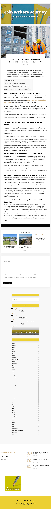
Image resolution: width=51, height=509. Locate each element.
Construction (14, 357)
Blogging (13, 349)
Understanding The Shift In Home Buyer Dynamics (15, 83)
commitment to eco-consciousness (29, 184)
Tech (13, 424)
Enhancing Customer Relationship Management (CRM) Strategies (18, 89)
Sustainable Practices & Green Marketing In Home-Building (17, 88)
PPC (13, 404)
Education (14, 361)
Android (13, 343)
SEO (13, 410)
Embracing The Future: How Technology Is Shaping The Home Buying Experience (41, 238)
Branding (13, 351)
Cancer (13, 355)
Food (13, 371)
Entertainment (14, 363)
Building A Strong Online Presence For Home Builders (15, 86)
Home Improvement (16, 385)
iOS (12, 386)
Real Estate (14, 406)
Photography (14, 402)
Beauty (13, 347)
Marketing (14, 394)
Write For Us (3, 459)
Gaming (13, 375)
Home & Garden (15, 383)
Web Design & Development (17, 430)
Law (12, 390)
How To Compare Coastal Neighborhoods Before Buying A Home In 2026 (25, 248)
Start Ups (13, 422)
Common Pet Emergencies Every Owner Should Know (25, 332)
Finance (13, 367)
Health (13, 381)
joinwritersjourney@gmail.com (8, 452)
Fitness (13, 369)
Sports (13, 420)
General (13, 379)
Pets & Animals (15, 400)
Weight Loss (14, 432)
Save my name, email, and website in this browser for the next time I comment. (20, 277)
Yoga (13, 434)
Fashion (13, 365)
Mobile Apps (14, 396)
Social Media (14, 416)
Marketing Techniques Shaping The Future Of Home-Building (17, 85)
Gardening (14, 377)
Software (13, 418)
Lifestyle (13, 392)
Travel (13, 426)
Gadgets (13, 373)
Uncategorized (15, 428)
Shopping (14, 412)
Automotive (14, 345)
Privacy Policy (23, 504)
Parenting (14, 398)
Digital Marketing (15, 359)
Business (13, 353)
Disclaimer (29, 504)
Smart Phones (14, 414)
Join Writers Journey (29, 500)
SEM (13, 408)
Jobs (13, 388)
